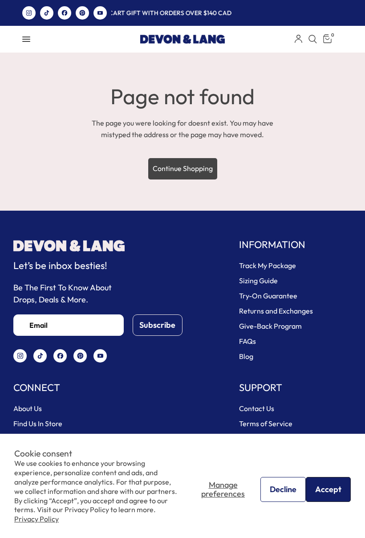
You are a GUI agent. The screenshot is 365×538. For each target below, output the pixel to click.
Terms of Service (265, 423)
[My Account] (298, 39)
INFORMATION (272, 244)
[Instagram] (29, 12)
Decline (283, 489)
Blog (246, 356)
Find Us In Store (37, 423)
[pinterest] (82, 12)
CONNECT (36, 387)
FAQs (247, 341)
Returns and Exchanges (276, 310)
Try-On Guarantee (268, 295)
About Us (27, 408)
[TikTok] (47, 12)
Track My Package (267, 265)
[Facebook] (64, 12)
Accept (328, 489)
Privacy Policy (36, 518)
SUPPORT (260, 387)
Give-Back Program (270, 326)
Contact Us (256, 408)
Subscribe (157, 325)
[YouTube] (100, 12)
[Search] (312, 39)
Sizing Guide (258, 280)
